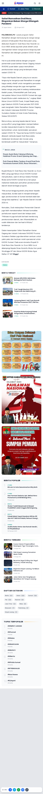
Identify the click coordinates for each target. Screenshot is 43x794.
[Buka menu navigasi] (3, 3)
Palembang (23, 608)
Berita (8, 595)
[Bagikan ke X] (14, 789)
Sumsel (32, 595)
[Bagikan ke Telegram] (22, 789)
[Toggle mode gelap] (39, 3)
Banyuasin (9, 608)
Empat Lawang (11, 612)
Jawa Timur (10, 604)
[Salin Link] (27, 789)
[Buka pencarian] (35, 3)
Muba (23, 604)
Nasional (19, 599)
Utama (5, 265)
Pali (8, 599)
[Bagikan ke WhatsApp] (18, 789)
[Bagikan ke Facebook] (10, 789)
